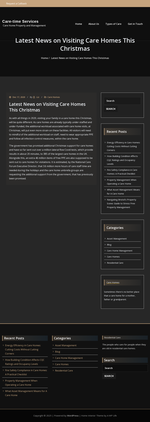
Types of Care (113, 23)
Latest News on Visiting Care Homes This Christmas (80, 58)
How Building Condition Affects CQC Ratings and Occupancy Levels (122, 160)
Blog (109, 244)
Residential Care (115, 262)
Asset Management (117, 238)
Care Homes (53, 97)
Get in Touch (135, 23)
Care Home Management (119, 250)
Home (78, 23)
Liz (37, 97)
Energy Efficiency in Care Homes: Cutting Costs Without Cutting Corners (123, 146)
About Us (93, 23)
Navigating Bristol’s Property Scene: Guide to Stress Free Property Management (121, 203)
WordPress (73, 415)
